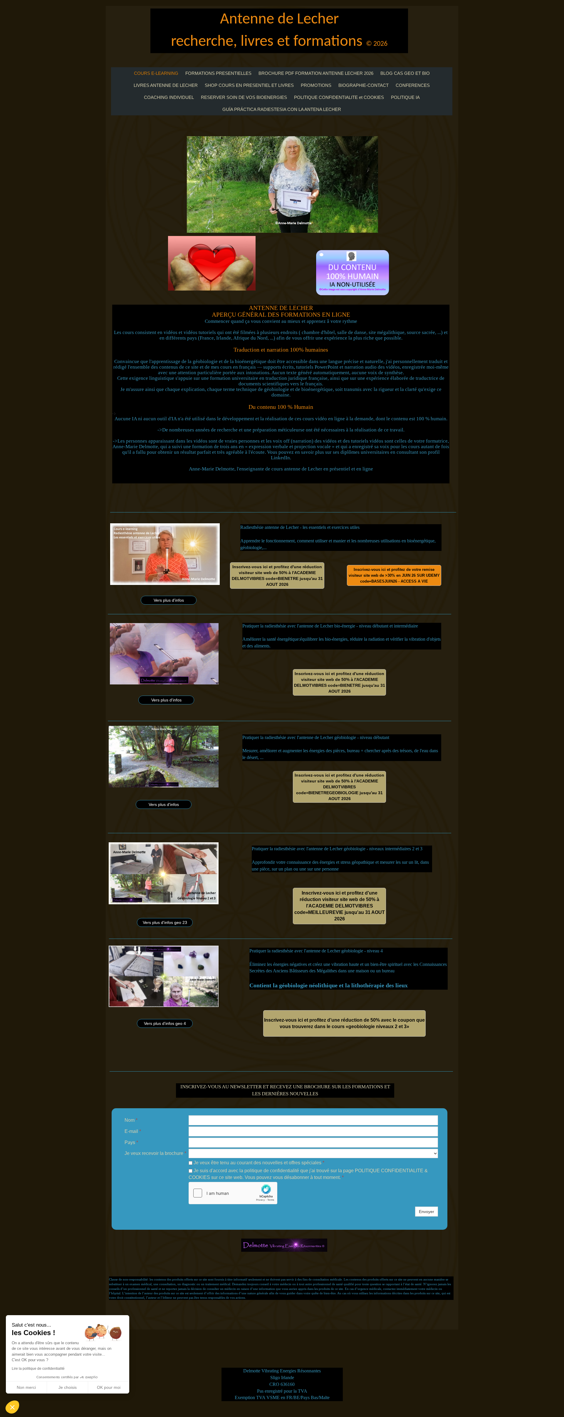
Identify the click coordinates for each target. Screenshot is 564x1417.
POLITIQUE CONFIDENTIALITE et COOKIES (339, 97)
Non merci (26, 1387)
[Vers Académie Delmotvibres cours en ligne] (352, 273)
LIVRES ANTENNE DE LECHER (166, 85)
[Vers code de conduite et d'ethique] (212, 263)
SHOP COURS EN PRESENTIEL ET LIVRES (249, 85)
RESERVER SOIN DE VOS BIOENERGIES (244, 97)
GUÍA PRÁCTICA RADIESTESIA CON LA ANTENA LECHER (281, 109)
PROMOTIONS (316, 85)
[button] (12, 1407)
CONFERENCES (413, 85)
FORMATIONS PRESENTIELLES (218, 73)
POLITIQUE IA (405, 97)
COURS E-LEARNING (156, 73)
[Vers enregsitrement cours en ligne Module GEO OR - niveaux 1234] (282, 184)
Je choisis (67, 1387)
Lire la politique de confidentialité (38, 1369)
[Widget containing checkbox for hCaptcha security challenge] (233, 1193)
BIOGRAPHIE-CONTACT (363, 85)
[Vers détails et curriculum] (164, 653)
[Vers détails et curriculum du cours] (165, 554)
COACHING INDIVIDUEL (169, 97)
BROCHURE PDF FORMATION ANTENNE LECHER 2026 (315, 73)
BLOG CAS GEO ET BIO (405, 73)
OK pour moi (108, 1387)
